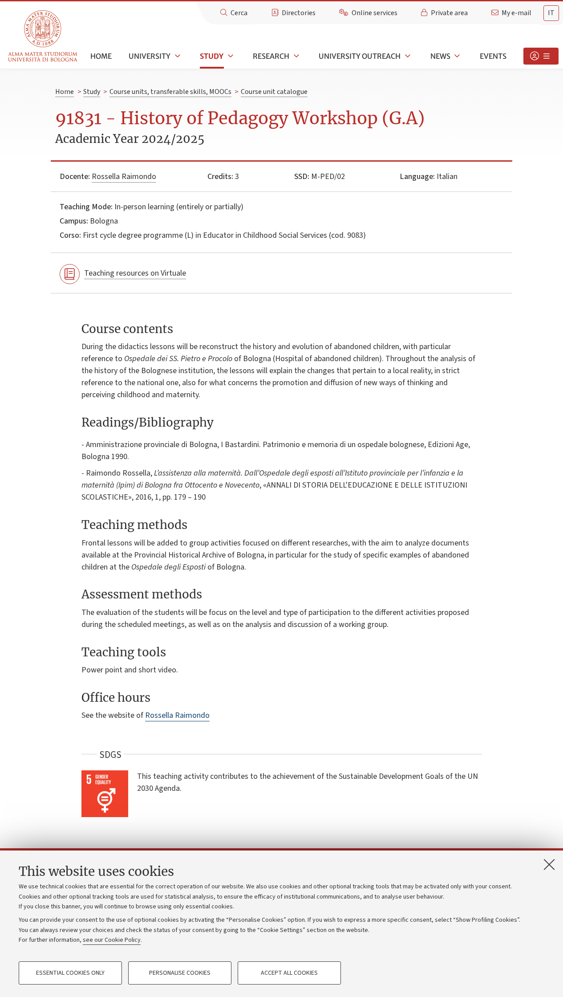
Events (493, 56)
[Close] (549, 864)
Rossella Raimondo (124, 176)
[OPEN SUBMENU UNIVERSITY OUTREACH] (407, 56)
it (551, 13)
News (440, 56)
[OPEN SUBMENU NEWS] (456, 56)
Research (271, 56)
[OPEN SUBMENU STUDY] (229, 56)
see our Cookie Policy (112, 940)
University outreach (360, 56)
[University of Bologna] (43, 36)
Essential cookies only (70, 973)
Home (101, 56)
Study (211, 56)
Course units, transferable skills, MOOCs (170, 92)
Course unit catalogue (274, 92)
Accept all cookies (289, 973)
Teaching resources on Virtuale (135, 273)
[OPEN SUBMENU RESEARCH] (295, 56)
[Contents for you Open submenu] (541, 56)
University (149, 56)
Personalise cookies (180, 973)
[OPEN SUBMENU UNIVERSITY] (176, 56)
